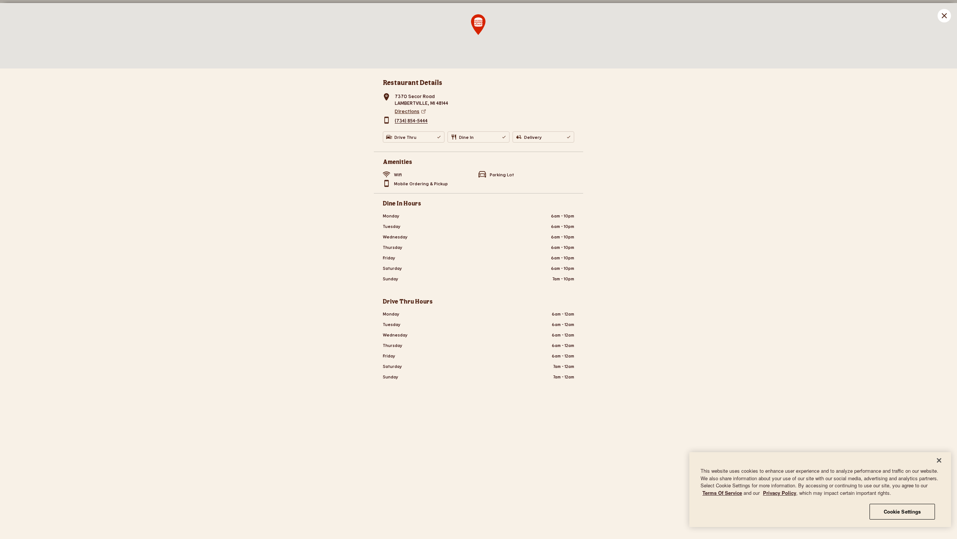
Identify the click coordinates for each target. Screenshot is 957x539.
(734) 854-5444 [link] (411, 121)
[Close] (939, 460)
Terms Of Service (722, 492)
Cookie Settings (902, 511)
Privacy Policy (779, 492)
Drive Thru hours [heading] (408, 301)
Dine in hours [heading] (402, 203)
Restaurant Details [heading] (412, 82)
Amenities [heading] (397, 161)
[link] (484, 111)
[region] (820, 489)
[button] (944, 15)
